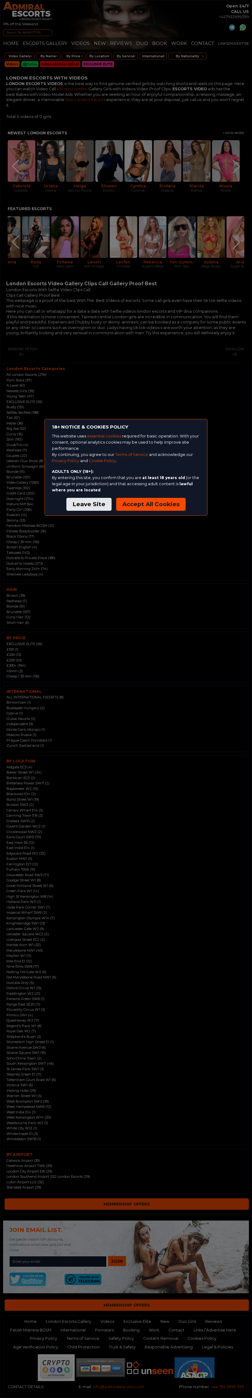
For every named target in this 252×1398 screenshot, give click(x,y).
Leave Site (89, 504)
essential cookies (104, 436)
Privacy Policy (65, 460)
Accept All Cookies (150, 504)
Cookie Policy (102, 460)
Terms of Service (131, 454)
